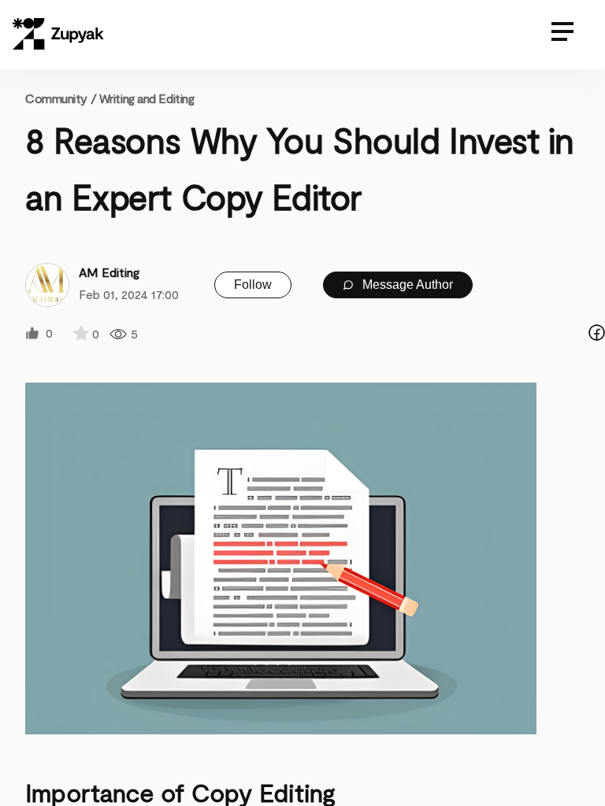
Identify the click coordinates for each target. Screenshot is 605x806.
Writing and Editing (147, 98)
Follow (253, 284)
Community (60, 98)
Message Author (406, 284)
